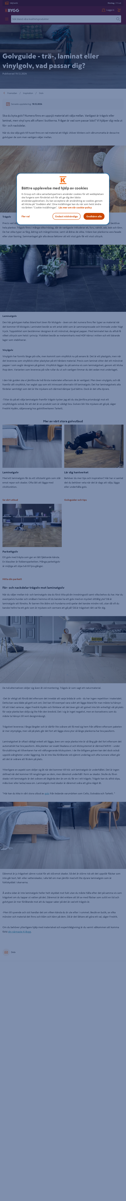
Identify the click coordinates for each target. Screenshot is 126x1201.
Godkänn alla (94, 216)
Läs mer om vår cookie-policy (75, 207)
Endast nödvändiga (66, 216)
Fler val (26, 216)
